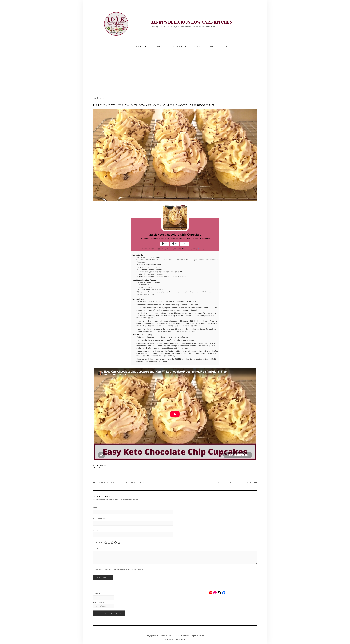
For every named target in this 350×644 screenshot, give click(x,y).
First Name (97, 594)
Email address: (99, 602)
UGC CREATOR (180, 46)
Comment (97, 549)
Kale (166, 639)
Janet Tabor (103, 465)
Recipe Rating (98, 543)
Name (95, 508)
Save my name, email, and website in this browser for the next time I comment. (119, 569)
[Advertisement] (175, 71)
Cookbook (159, 46)
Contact (213, 46)
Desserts (104, 468)
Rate (186, 244)
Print (166, 244)
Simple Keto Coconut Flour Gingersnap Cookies (120, 483)
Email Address (99, 519)
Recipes (140, 46)
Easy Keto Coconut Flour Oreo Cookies (234, 483)
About (197, 46)
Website (96, 530)
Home (125, 46)
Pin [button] (175, 244)
